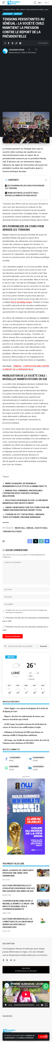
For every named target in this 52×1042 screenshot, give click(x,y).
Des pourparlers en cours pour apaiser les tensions (24, 186)
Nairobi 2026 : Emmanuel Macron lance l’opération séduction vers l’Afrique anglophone (23, 493)
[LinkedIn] (37, 768)
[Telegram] (37, 759)
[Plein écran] (46, 1005)
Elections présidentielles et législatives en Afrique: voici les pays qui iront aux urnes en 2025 (19, 888)
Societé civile (41, 528)
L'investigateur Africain (16, 49)
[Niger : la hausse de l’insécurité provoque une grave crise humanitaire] (43, 873)
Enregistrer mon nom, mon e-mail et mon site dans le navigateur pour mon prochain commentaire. (26, 611)
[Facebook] (14, 759)
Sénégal (30, 528)
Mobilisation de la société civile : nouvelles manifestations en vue (22, 194)
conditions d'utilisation (26, 1037)
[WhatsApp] (14, 768)
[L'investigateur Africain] (14, 2)
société (18, 14)
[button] (43, 1037)
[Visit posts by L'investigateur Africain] (5, 51)
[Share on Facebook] (8, 43)
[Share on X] (12, 43)
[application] (26, 994)
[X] (7, 960)
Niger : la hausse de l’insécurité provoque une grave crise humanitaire (18, 873)
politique (8, 14)
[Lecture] (6, 1005)
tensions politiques (12, 531)
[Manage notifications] (46, 1036)
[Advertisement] (26, 82)
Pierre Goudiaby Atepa (21, 302)
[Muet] (42, 1005)
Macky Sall (20, 528)
